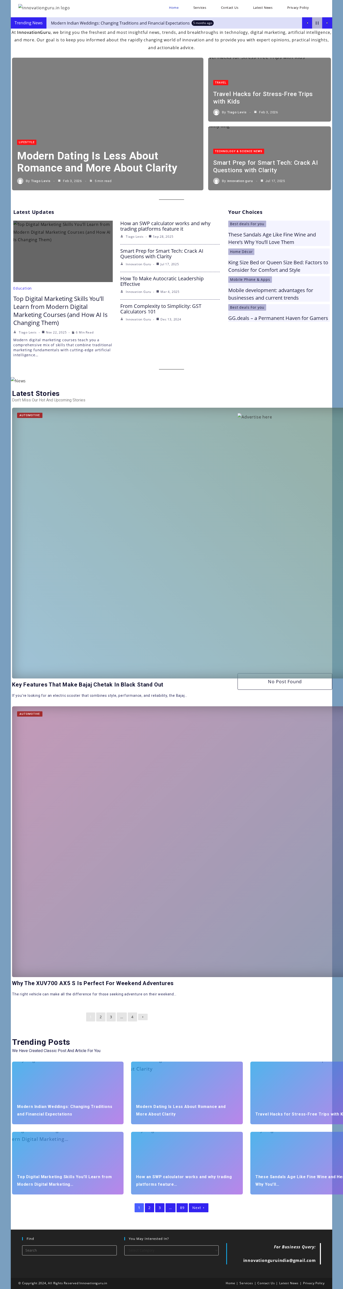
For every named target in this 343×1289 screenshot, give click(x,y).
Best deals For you (247, 223)
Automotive (30, 415)
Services (246, 1283)
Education (22, 288)
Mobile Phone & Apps (250, 279)
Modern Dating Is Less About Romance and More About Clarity (97, 162)
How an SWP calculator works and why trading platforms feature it (165, 226)
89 (182, 1207)
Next (196, 1207)
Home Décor (241, 251)
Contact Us (266, 1283)
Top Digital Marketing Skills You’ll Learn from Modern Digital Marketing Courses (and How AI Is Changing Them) (60, 310)
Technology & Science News (238, 151)
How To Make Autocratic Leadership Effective (162, 281)
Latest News (289, 1283)
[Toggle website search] (322, 8)
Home (230, 1283)
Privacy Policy (314, 1283)
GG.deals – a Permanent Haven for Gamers (278, 318)
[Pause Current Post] (317, 23)
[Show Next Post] (327, 23)
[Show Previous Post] (307, 23)
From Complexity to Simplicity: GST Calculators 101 (160, 309)
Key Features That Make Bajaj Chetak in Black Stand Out (87, 684)
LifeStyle (27, 142)
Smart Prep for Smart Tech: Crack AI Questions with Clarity (161, 253)
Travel (220, 82)
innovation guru (240, 181)
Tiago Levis (40, 181)
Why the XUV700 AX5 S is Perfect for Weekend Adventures (93, 983)
